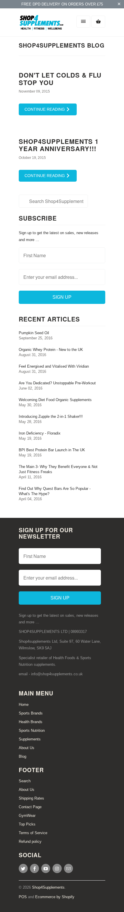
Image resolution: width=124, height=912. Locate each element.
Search (25, 781)
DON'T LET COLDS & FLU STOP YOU (60, 78)
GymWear (27, 815)
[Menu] (83, 22)
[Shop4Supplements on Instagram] (56, 868)
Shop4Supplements (48, 887)
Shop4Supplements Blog (62, 45)
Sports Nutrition (32, 730)
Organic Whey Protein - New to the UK (51, 349)
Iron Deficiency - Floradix (40, 433)
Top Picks (27, 824)
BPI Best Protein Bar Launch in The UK (52, 450)
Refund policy (30, 841)
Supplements (30, 739)
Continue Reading (45, 109)
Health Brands (30, 722)
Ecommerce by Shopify (54, 897)
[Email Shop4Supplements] (68, 868)
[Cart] (98, 22)
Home (24, 704)
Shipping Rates (31, 798)
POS (23, 897)
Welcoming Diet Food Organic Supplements (55, 400)
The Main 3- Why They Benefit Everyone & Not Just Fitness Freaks (58, 469)
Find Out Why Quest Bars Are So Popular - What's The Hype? (55, 491)
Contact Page (30, 807)
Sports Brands (31, 713)
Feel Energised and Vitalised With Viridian (54, 366)
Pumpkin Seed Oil (34, 333)
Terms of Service (33, 833)
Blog (22, 756)
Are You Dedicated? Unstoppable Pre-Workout (57, 383)
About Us (26, 748)
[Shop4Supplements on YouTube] (45, 868)
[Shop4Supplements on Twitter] (23, 868)
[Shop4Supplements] (42, 24)
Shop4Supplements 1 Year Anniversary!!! (59, 145)
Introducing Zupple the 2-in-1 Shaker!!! (51, 416)
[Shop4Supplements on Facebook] (34, 868)
